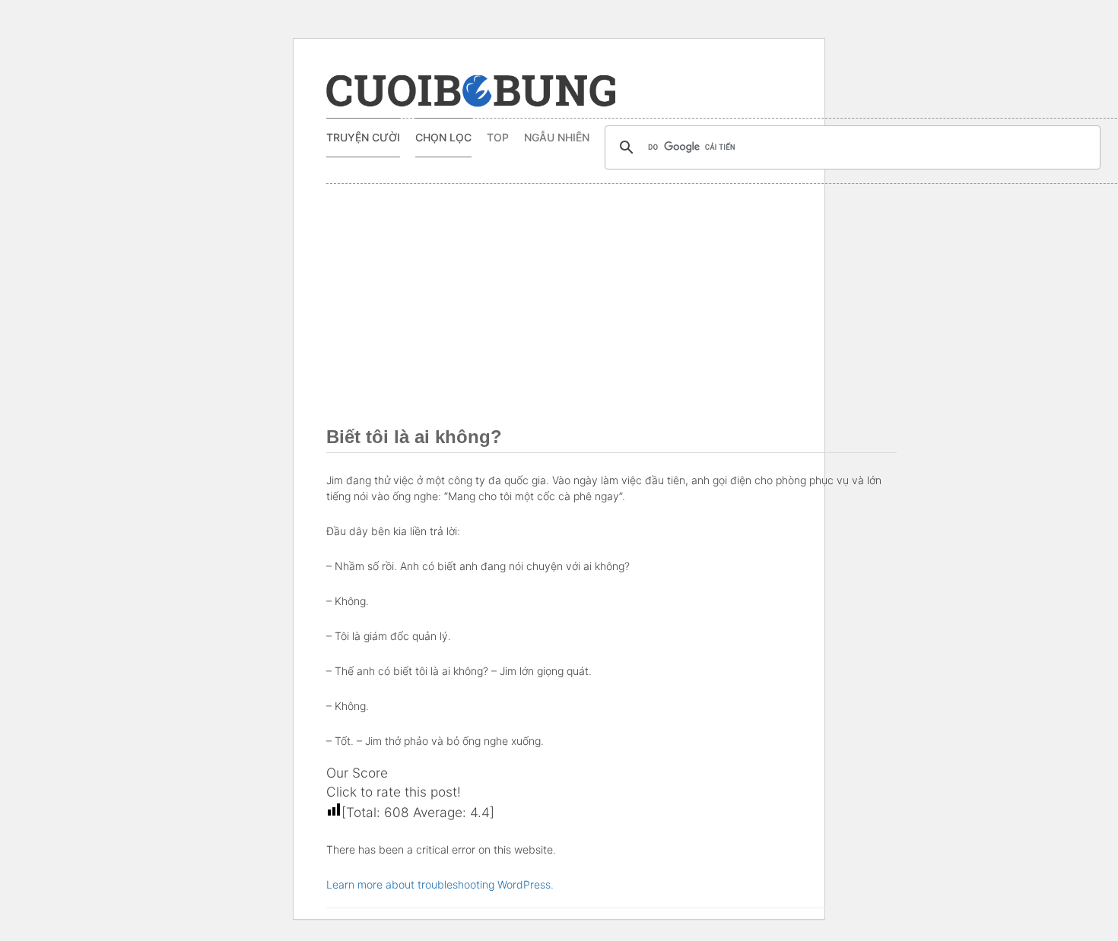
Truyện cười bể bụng (470, 91)
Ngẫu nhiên (556, 137)
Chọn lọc (443, 137)
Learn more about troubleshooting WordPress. (440, 884)
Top (498, 137)
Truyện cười (363, 137)
